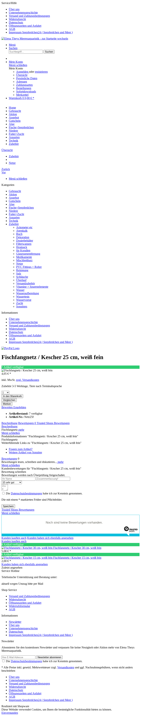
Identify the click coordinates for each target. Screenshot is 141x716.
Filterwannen (23, 243)
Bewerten (7, 407)
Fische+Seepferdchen (21, 207)
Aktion (13, 194)
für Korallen (23, 250)
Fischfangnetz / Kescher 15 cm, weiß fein (77, 557)
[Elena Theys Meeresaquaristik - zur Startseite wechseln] (34, 38)
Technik (13, 220)
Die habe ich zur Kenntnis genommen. (44, 493)
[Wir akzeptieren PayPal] (10, 348)
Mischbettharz (24, 260)
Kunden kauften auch (13, 537)
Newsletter (15, 621)
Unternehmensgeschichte (23, 12)
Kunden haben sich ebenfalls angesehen (50, 537)
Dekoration (22, 237)
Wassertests (22, 296)
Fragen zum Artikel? (20, 449)
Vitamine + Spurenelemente (32, 286)
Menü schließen (18, 65)
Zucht (19, 303)
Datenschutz (16, 22)
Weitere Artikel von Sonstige (25, 452)
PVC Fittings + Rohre (29, 266)
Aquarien (14, 217)
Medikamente (24, 257)
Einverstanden (9, 712)
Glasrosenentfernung (28, 253)
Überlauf (21, 280)
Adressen (21, 81)
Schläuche (22, 276)
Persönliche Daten (26, 78)
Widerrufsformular (19, 606)
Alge (12, 204)
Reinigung (22, 270)
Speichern (8, 506)
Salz (18, 273)
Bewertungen (27, 423)
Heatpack (21, 247)
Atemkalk (22, 230)
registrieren (41, 71)
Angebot (14, 197)
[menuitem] (74, 9)
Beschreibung (9, 423)
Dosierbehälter (24, 240)
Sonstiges (21, 306)
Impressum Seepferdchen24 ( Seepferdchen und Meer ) (41, 32)
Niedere (13, 210)
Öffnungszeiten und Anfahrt (25, 25)
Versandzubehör (25, 283)
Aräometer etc (24, 227)
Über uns (14, 9)
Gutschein (15, 201)
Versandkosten (65, 667)
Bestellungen (23, 88)
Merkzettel (22, 94)
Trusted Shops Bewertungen (53, 423)
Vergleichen (9, 400)
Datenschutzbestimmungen (26, 493)
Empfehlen (19, 407)
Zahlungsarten (24, 84)
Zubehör (14, 224)
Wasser (20, 290)
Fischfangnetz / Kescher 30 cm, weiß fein (77, 547)
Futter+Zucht (16, 214)
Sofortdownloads (26, 91)
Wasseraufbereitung (27, 293)
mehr (21, 429)
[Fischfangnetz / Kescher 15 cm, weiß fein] (27, 557)
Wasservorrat (23, 299)
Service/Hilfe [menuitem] (37, 17)
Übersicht (21, 75)
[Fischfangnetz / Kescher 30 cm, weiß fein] (27, 547)
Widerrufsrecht (17, 19)
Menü (12, 44)
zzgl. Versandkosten (27, 379)
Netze (19, 263)
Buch (19, 233)
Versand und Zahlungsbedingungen (29, 15)
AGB (12, 29)
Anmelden (22, 71)
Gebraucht (15, 191)
